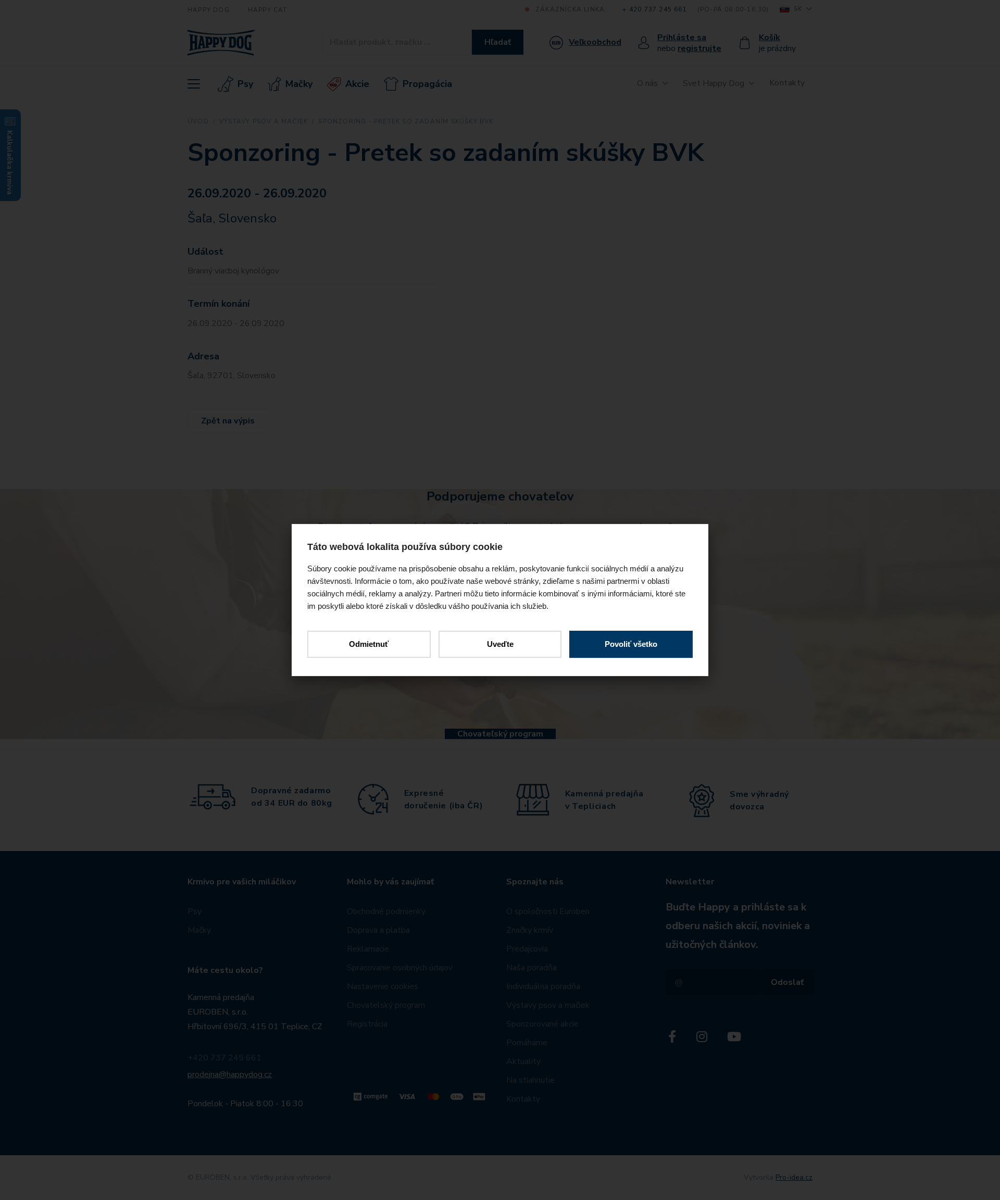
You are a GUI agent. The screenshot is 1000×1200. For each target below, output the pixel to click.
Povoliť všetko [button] (631, 644)
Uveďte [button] (500, 644)
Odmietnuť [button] (369, 644)
